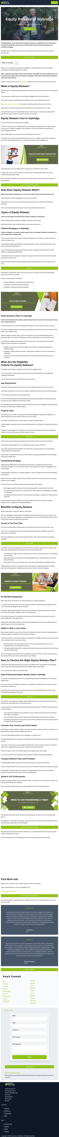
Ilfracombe (33, 1003)
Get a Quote (28, 28)
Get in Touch (29, 543)
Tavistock (5, 986)
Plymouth (7, 891)
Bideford (32, 995)
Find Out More (29, 436)
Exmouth (32, 983)
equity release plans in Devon (11, 104)
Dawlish (32, 980)
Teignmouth (6, 1001)
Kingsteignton (6, 996)
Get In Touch (29, 1066)
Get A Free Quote (29, 969)
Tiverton (32, 990)
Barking (13, 891)
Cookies (6, 1126)
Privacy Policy (8, 1124)
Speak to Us (29, 268)
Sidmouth (32, 988)
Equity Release (24, 81)
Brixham (5, 993)
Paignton (5, 988)
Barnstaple (33, 1000)
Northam (32, 998)
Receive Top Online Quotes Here (29, 895)
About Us (6, 1108)
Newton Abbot (6, 991)
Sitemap (6, 1131)
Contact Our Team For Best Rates (29, 185)
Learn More (29, 696)
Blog (5, 1116)
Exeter (32, 985)
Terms (6, 1129)
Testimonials (7, 1113)
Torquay (5, 998)
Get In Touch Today (29, 57)
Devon (3, 891)
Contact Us (7, 1111)
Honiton (32, 993)
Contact (54, 2)
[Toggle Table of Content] (16, 63)
